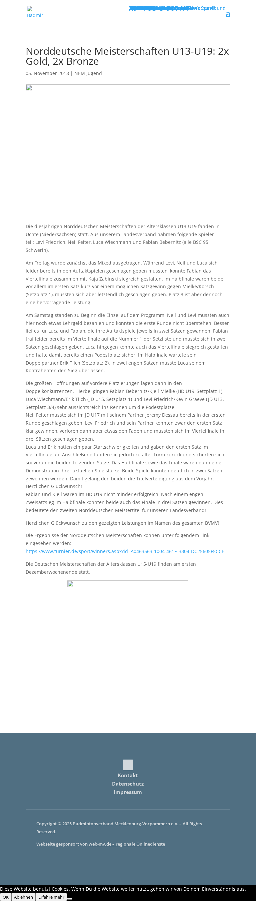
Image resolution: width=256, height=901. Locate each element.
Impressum (128, 792)
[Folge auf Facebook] (128, 765)
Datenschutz (128, 783)
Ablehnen (23, 897)
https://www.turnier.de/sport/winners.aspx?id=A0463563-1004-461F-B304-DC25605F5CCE (125, 551)
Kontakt (128, 775)
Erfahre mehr (51, 897)
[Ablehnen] (69, 899)
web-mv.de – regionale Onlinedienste (127, 844)
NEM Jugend (88, 73)
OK (6, 897)
